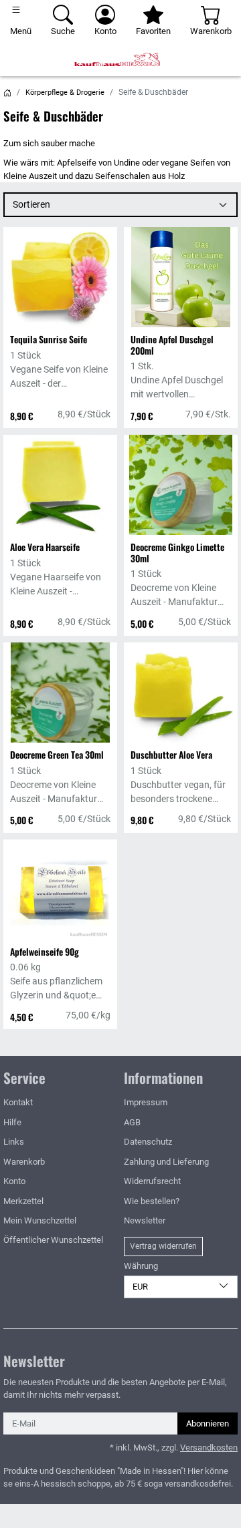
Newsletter (144, 1220)
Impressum (145, 1102)
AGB (132, 1122)
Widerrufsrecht (152, 1181)
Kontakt (18, 1102)
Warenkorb (24, 1162)
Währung (141, 1266)
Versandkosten (209, 1448)
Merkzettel (23, 1201)
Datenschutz (148, 1142)
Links (13, 1142)
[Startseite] (7, 92)
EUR (140, 1287)
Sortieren (31, 204)
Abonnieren (207, 1423)
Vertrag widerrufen (163, 1246)
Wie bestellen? (151, 1201)
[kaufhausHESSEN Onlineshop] (120, 59)
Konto (14, 1181)
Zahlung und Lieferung (166, 1162)
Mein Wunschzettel (39, 1220)
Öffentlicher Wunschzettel (53, 1240)
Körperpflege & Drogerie (64, 92)
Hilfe (12, 1122)
